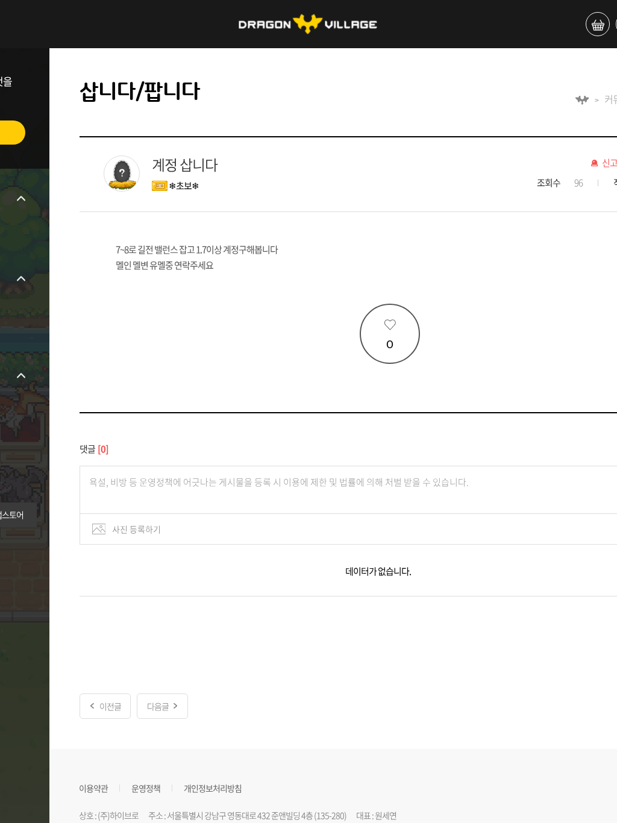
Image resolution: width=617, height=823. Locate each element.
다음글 (158, 706)
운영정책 (145, 787)
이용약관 (93, 787)
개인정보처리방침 (213, 787)
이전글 (110, 706)
